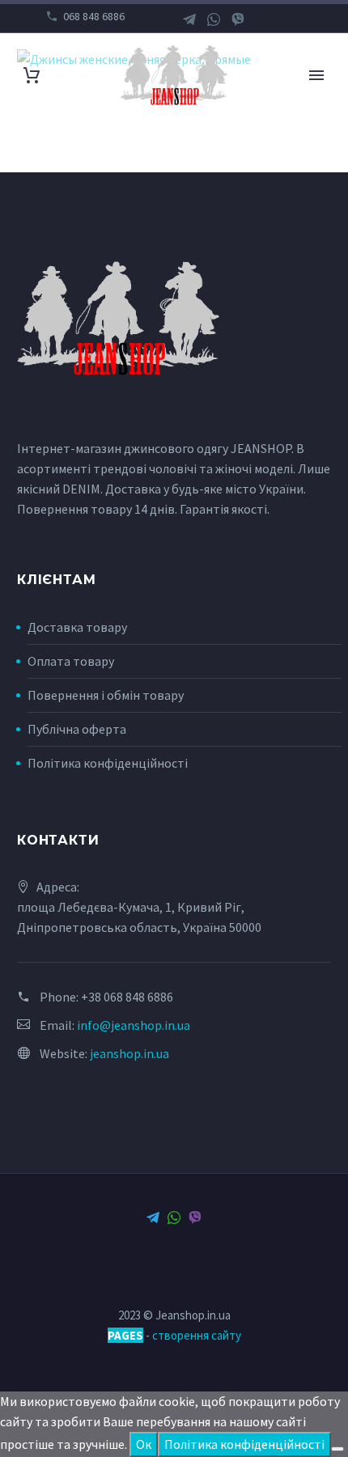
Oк (143, 1444)
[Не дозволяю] (337, 1448)
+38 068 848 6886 (127, 997)
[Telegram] (189, 19)
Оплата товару (71, 661)
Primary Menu (316, 75)
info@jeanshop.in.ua (133, 1025)
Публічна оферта (77, 729)
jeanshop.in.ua (129, 1053)
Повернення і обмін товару (106, 695)
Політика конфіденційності (108, 763)
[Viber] (238, 19)
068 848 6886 (94, 16)
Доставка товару (77, 627)
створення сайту (196, 1335)
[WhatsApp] (214, 19)
